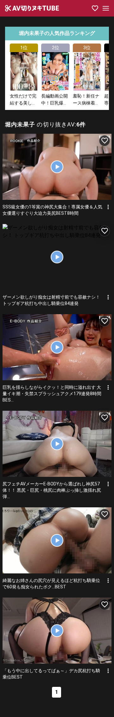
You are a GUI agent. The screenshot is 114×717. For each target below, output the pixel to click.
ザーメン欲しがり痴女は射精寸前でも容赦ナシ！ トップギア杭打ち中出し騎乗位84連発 (51, 300)
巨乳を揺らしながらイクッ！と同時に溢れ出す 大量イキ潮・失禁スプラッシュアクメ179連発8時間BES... (52, 393)
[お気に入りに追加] (104, 140)
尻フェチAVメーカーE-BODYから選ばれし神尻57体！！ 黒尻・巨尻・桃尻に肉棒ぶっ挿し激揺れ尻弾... (52, 490)
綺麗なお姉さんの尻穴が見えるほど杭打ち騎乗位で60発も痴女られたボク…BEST (51, 583)
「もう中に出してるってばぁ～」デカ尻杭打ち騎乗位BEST (51, 674)
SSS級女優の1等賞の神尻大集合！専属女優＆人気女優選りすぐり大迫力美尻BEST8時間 (52, 210)
